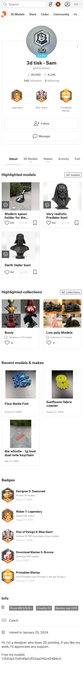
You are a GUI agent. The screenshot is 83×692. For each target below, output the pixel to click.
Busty (9, 332)
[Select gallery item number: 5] (26, 208)
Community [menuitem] (61, 14)
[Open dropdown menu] (77, 44)
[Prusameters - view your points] (58, 4)
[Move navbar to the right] (79, 14)
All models (73, 175)
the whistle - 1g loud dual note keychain (20, 453)
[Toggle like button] (7, 222)
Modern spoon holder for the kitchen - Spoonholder (16, 215)
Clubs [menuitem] (45, 14)
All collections (71, 292)
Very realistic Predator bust (56, 215)
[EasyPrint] (50, 4)
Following (52, 80)
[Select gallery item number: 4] (24, 208)
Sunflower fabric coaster (59, 403)
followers (33, 80)
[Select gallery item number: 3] (21, 208)
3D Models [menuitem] (17, 14)
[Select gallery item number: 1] (13, 208)
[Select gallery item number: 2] (18, 208)
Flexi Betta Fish (17, 403)
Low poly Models (59, 332)
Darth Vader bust (17, 265)
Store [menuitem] (32, 14)
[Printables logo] (4, 14)
